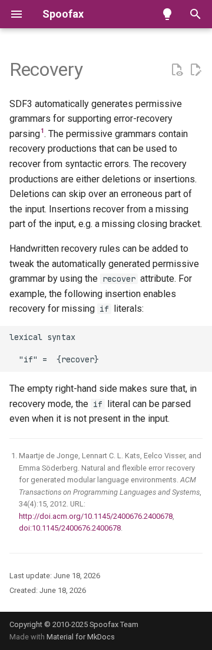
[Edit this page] (195, 70)
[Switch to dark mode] (167, 14)
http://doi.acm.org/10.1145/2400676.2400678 (96, 516)
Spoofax (63, 14)
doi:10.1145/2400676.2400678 (70, 528)
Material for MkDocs (81, 636)
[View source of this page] (177, 70)
